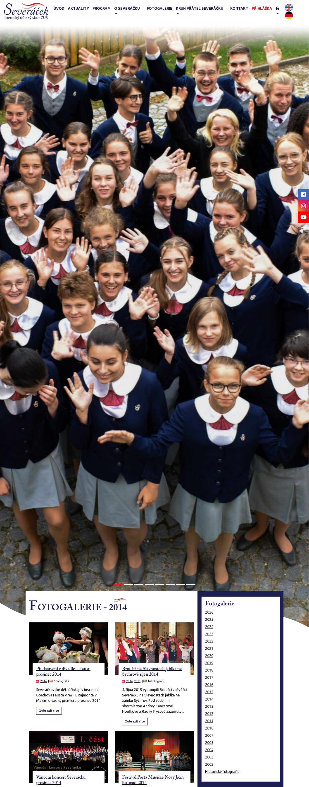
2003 (209, 757)
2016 (209, 685)
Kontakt (239, 8)
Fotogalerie (159, 8)
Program (102, 8)
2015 (137, 681)
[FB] (303, 194)
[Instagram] (303, 205)
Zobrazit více (49, 710)
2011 (209, 721)
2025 (209, 619)
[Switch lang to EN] (289, 7)
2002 (209, 764)
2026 (209, 612)
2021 (209, 648)
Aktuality (78, 8)
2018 (209, 670)
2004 (209, 750)
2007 (209, 735)
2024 (209, 627)
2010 (209, 728)
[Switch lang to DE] (289, 15)
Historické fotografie (222, 772)
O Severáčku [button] (127, 8)
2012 (209, 714)
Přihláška (262, 8)
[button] (279, 11)
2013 (209, 706)
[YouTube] (303, 217)
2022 (209, 641)
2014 (43, 681)
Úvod (59, 8)
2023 (209, 634)
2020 (209, 656)
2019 (209, 663)
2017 (209, 677)
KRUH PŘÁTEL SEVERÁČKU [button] (199, 8)
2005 (209, 743)
